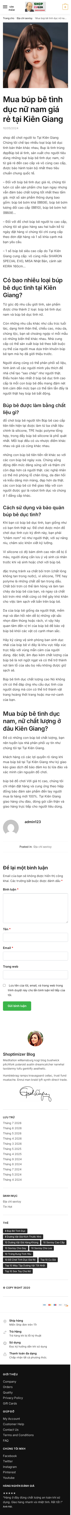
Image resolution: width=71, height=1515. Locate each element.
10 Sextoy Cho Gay (15, 1248)
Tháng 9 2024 (12, 1159)
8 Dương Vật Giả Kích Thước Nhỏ (23, 1236)
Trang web (10, 966)
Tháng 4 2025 (12, 1154)
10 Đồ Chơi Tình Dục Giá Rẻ (20, 1259)
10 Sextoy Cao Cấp (53, 1242)
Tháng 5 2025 (12, 1148)
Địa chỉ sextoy (25, 18)
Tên (7, 929)
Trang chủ (8, 18)
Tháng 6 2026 (12, 1128)
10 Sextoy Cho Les (41, 1248)
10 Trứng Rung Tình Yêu (18, 1253)
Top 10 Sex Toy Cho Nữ (18, 1271)
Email (8, 948)
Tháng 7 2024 (12, 1169)
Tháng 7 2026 (12, 1123)
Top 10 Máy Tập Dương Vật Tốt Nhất (25, 1265)
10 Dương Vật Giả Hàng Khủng (21, 1242)
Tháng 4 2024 (12, 1179)
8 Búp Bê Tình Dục (15, 1230)
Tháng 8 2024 (12, 1164)
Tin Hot (7, 1206)
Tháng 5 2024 (12, 1174)
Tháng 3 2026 (12, 1143)
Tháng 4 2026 (12, 1138)
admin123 (33, 822)
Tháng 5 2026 (12, 1133)
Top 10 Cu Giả (48, 1259)
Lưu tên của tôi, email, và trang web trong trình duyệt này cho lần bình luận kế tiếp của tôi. (36, 990)
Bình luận (11, 889)
